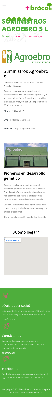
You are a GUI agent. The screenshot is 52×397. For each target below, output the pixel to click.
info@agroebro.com (20, 119)
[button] (8, 319)
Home (7, 36)
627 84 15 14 (37, 377)
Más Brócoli (26, 389)
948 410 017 (18, 111)
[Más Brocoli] (26, 6)
